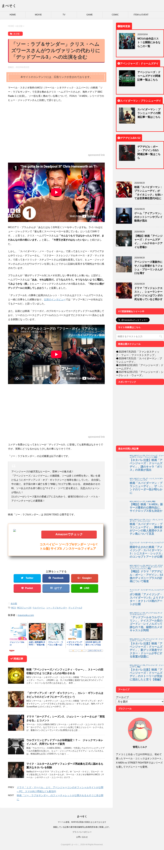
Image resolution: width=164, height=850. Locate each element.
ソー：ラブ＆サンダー (56, 608)
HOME (13, 15)
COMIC (115, 15)
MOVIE (38, 15)
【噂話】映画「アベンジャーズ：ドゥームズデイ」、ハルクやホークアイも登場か (148, 241)
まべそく (9, 5)
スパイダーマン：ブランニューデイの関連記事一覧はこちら (148, 113)
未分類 (14, 604)
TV (64, 15)
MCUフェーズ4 (24, 608)
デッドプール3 (75, 608)
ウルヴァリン (39, 608)
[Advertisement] (56, 127)
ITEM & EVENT (141, 15)
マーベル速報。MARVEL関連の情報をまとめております (82, 822)
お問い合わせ (82, 837)
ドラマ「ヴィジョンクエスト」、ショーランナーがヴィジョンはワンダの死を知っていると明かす (148, 293)
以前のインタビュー (55, 299)
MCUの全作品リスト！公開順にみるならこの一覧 (148, 42)
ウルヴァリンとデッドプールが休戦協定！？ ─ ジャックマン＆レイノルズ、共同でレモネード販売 (64, 742)
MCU (13, 608)
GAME (89, 15)
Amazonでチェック (69, 534)
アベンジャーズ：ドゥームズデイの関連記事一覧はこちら (148, 76)
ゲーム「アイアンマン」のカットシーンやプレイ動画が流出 (148, 217)
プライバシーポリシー (82, 832)
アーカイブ (122, 697)
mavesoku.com (26, 615)
